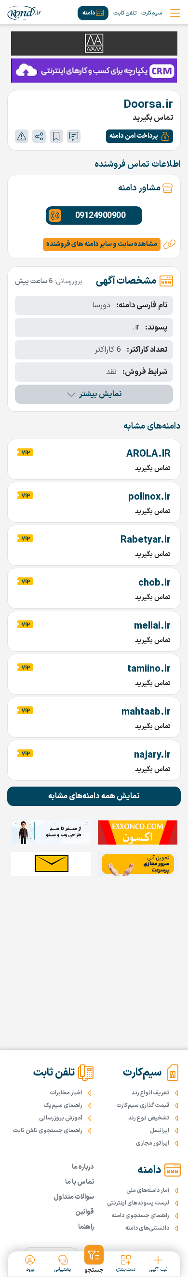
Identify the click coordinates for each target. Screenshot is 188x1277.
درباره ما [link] (83, 1167)
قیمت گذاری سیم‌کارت (143, 1105)
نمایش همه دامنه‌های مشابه (94, 796)
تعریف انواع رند (150, 1093)
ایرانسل (159, 1130)
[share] (39, 136)
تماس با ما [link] (79, 1182)
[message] (74, 136)
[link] (24, 13)
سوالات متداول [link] (74, 1197)
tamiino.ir (149, 669)
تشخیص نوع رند (148, 1118)
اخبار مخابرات (66, 1093)
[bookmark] (56, 136)
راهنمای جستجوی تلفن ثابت (47, 1130)
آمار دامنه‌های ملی (147, 1190)
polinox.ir (149, 497)
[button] (139, 136)
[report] (21, 136)
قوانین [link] (84, 1212)
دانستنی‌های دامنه (147, 1228)
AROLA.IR (148, 454)
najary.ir (152, 755)
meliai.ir (152, 626)
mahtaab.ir (146, 712)
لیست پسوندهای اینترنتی (138, 1203)
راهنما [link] (86, 1227)
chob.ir (154, 583)
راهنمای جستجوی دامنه (140, 1215)
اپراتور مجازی (152, 1143)
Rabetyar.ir (146, 540)
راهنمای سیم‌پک (63, 1105)
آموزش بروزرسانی (60, 1118)
